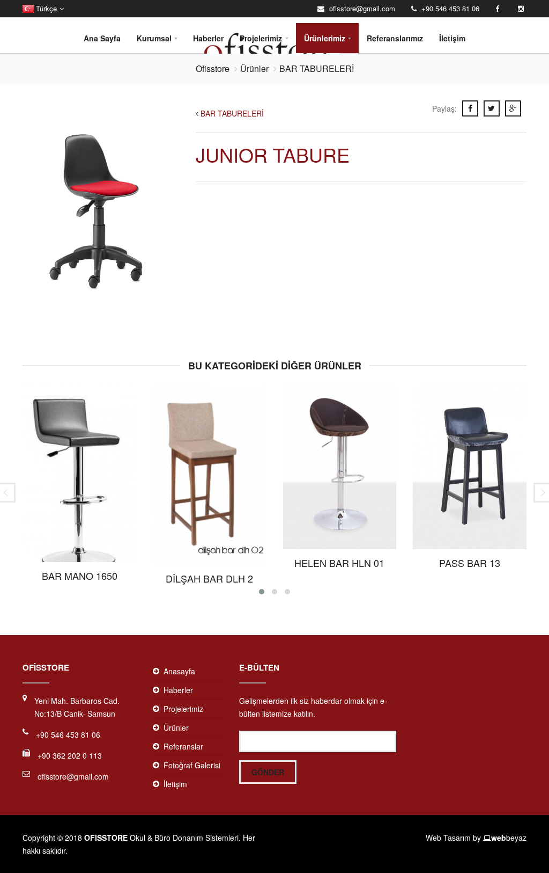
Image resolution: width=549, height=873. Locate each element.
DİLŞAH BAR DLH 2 (209, 578)
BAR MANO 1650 (79, 576)
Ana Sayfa (102, 38)
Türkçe (45, 8)
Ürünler (254, 68)
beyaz (508, 837)
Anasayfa (179, 671)
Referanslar (183, 746)
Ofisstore (212, 68)
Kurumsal (154, 38)
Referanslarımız (395, 38)
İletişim (452, 38)
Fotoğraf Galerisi (192, 765)
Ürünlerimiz (324, 38)
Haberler (208, 38)
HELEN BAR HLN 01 (339, 563)
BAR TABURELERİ (316, 68)
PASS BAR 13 (469, 563)
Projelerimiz (261, 38)
